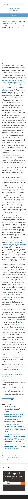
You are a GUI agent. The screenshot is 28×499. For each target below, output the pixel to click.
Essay (4, 454)
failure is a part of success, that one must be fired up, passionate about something (14, 244)
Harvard (14, 387)
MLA (8, 387)
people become (16, 69)
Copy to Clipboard (7, 399)
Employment (11, 21)
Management (20, 456)
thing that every (18, 324)
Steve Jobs (4, 294)
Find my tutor (6, 481)
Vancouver (20, 387)
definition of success (15, 207)
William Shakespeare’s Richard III (14, 414)
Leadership (13, 456)
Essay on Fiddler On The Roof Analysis (13, 458)
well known (18, 329)
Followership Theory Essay (12, 419)
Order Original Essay (11, 406)
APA (4, 387)
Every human (11, 169)
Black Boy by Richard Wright (13, 408)
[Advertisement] (14, 48)
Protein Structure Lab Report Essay (12, 459)
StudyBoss (14, 8)
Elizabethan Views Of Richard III (14, 413)
